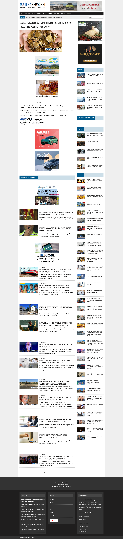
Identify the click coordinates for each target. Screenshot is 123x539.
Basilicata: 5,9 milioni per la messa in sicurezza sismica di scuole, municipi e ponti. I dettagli (95, 374)
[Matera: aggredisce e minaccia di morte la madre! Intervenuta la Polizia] (81, 237)
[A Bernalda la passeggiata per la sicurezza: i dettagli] (81, 144)
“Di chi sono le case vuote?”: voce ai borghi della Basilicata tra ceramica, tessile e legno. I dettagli (95, 260)
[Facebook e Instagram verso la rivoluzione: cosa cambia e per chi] (81, 407)
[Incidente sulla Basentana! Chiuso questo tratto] (81, 160)
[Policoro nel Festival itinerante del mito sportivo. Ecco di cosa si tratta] (29, 314)
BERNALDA (50, 13)
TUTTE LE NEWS (27, 13)
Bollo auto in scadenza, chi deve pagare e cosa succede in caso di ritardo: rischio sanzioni (94, 414)
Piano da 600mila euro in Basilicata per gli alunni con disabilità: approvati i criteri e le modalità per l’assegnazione (95, 252)
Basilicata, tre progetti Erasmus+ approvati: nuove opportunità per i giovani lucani (93, 382)
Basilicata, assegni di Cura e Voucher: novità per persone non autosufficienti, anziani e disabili (94, 317)
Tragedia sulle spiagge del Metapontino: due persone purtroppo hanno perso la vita (94, 181)
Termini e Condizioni (84, 516)
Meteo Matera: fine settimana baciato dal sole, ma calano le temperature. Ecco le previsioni (95, 276)
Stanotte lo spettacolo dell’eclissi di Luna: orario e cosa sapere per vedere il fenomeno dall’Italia (95, 430)
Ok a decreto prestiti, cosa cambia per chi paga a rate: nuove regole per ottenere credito (94, 300)
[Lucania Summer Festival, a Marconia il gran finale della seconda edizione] (81, 392)
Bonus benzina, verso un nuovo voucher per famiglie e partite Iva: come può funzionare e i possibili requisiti (94, 204)
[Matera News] (33, 4)
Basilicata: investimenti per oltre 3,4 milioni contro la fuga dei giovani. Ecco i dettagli (94, 228)
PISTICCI (44, 13)
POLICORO (39, 13)
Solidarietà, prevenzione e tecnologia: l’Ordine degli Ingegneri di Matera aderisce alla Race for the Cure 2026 (95, 83)
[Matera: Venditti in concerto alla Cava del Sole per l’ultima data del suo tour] (29, 351)
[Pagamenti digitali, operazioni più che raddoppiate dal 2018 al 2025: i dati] (81, 190)
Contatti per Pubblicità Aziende (86, 512)
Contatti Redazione (83, 523)
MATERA (33, 13)
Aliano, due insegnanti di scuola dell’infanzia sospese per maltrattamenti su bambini (95, 366)
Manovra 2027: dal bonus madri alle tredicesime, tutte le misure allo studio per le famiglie (95, 212)
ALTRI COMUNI (56, 13)
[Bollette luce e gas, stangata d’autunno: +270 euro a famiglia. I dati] (81, 294)
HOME (21, 13)
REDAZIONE (63, 13)
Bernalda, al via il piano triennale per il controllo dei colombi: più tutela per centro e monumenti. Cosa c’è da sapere (94, 244)
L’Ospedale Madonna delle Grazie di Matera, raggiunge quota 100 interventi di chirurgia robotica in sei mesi (95, 351)
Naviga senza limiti (83, 526)
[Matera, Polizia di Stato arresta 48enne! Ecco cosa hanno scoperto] (81, 439)
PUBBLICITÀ (69, 13)
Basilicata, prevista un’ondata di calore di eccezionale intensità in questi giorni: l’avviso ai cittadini (95, 422)
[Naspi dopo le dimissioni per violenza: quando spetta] (81, 286)
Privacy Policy (82, 519)
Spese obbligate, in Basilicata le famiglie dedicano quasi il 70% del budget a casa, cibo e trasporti (94, 398)
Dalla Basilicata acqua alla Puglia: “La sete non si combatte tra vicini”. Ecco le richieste (94, 99)
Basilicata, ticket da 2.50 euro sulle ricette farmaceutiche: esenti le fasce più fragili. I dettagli (95, 359)
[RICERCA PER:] (96, 17)
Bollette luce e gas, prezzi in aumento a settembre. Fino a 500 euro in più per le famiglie (94, 107)
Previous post (43, 472)
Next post (52, 472)
